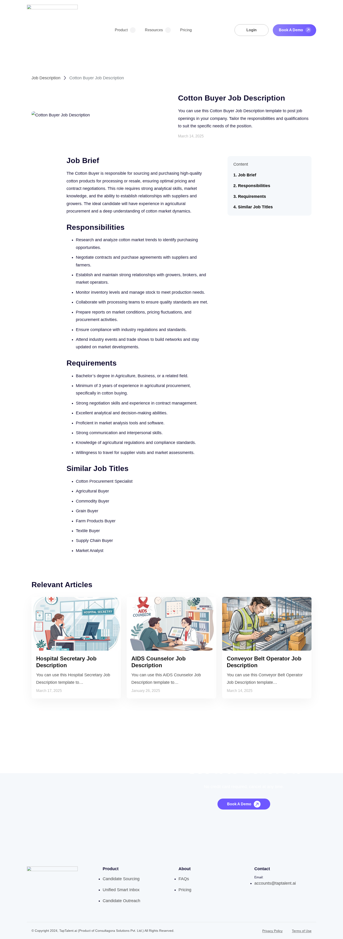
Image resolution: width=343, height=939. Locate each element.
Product (121, 30)
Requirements (252, 196)
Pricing (186, 30)
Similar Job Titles (255, 207)
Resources (154, 30)
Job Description (46, 78)
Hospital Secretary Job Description (66, 661)
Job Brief (247, 175)
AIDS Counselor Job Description (158, 661)
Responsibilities (254, 185)
